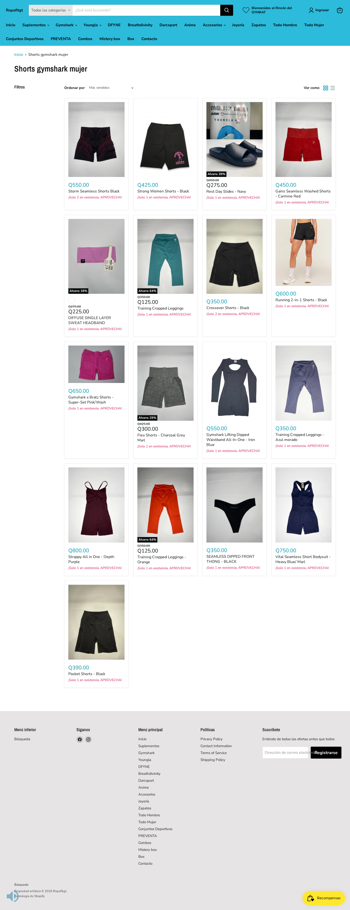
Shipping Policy (212, 759)
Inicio (10, 25)
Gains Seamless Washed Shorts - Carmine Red (303, 194)
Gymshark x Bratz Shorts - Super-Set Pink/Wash (91, 400)
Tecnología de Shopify (29, 896)
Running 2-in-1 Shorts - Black (301, 300)
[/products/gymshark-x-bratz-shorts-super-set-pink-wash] (96, 364)
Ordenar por (74, 88)
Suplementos (34, 25)
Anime (190, 25)
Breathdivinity (140, 25)
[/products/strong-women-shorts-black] (165, 139)
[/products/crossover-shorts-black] (234, 256)
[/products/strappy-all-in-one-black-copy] (96, 505)
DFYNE (114, 25)
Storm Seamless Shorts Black (94, 191)
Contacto (149, 38)
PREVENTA (61, 38)
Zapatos (258, 25)
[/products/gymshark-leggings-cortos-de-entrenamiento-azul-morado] (303, 383)
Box (130, 38)
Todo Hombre (285, 25)
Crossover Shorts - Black (227, 307)
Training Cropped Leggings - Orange (161, 559)
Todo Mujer (314, 25)
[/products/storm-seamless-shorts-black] (96, 139)
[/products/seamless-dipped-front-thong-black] (234, 505)
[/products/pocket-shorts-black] (96, 622)
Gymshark (65, 25)
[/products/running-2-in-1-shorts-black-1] (303, 252)
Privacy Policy (211, 739)
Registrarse (326, 752)
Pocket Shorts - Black (86, 674)
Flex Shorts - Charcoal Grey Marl (161, 438)
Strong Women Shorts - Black (163, 191)
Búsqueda (22, 739)
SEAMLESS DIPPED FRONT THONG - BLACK (230, 559)
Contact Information (216, 746)
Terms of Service (213, 752)
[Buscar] (226, 10)
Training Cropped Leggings (160, 308)
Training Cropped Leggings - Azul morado (299, 437)
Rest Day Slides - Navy (226, 191)
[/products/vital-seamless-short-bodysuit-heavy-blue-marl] (303, 505)
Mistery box (110, 38)
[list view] (332, 88)
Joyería (238, 25)
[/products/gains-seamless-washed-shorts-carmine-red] (303, 139)
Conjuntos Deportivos (25, 38)
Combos (85, 38)
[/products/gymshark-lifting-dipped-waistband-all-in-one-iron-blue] (234, 383)
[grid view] (325, 88)
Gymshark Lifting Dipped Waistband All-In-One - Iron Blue (230, 439)
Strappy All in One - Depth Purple (91, 559)
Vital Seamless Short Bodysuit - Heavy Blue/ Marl (303, 559)
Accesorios (213, 25)
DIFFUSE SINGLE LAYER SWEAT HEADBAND (89, 320)
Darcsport (168, 25)
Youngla (91, 25)
